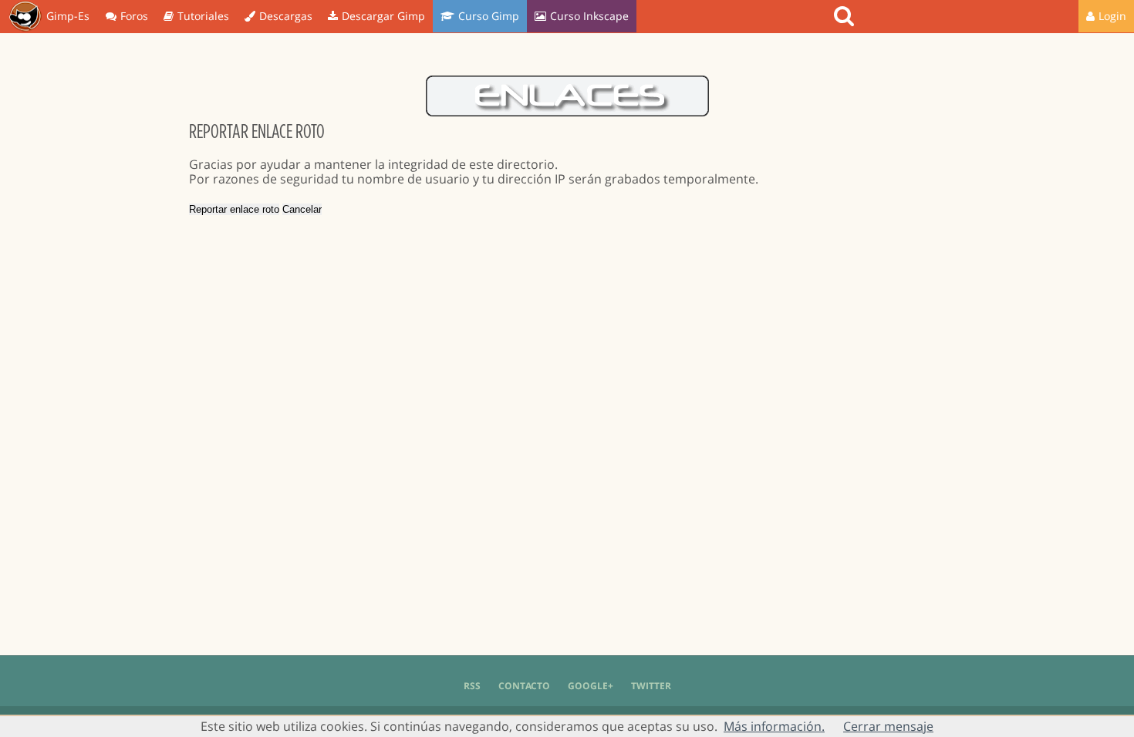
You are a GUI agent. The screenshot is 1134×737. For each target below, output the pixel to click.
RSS (472, 685)
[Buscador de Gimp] (845, 16)
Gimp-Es (67, 15)
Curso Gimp (488, 15)
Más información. (774, 726)
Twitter (651, 685)
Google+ (590, 685)
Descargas (285, 15)
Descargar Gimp (383, 15)
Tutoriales (203, 15)
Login (1112, 15)
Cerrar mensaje (888, 726)
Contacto (524, 685)
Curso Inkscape (589, 15)
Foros (134, 15)
